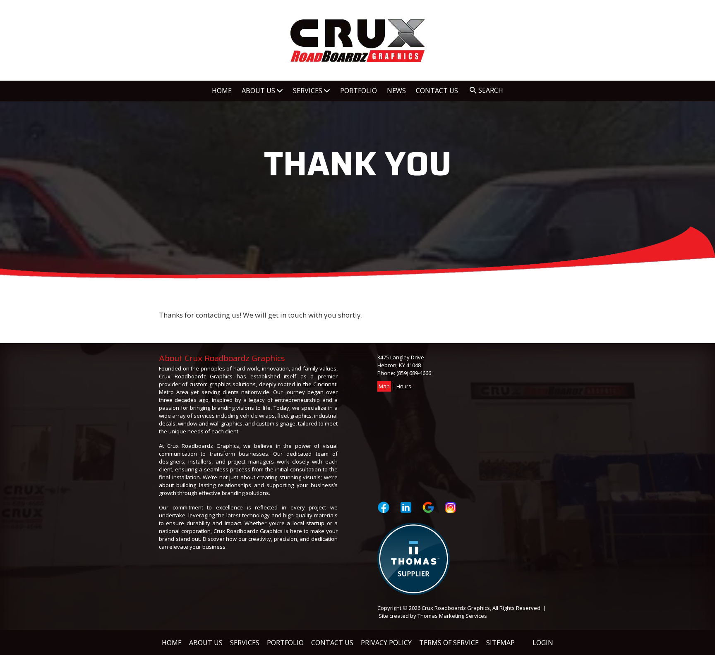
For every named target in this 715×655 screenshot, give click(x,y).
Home (172, 642)
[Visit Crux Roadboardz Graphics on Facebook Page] (383, 507)
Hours (403, 386)
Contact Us (332, 642)
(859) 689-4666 (413, 373)
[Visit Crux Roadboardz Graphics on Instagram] (450, 507)
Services (244, 642)
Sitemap (500, 642)
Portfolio (285, 642)
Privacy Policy (386, 642)
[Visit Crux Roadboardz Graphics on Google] (428, 507)
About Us (206, 642)
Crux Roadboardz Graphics (456, 608)
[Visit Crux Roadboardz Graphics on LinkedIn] (406, 507)
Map (384, 386)
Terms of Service (449, 642)
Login (543, 642)
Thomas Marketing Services (452, 615)
